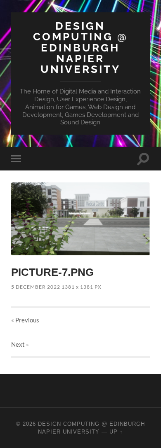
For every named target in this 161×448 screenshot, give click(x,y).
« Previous (25, 320)
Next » (20, 344)
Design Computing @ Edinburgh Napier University (80, 47)
